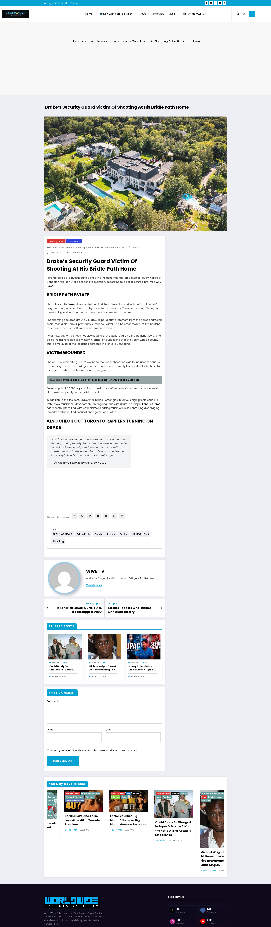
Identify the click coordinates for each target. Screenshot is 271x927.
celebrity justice (84, 247)
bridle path (70, 247)
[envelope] (98, 516)
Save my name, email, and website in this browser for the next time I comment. (94, 750)
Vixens (107, 797)
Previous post (94, 603)
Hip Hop (118, 793)
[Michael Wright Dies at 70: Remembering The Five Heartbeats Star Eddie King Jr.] (104, 646)
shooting (119, 247)
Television (72, 797)
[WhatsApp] (114, 516)
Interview (158, 13)
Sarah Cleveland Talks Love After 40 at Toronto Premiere (65, 820)
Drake (71, 304)
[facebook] (74, 516)
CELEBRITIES (74, 241)
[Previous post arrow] (47, 608)
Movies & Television (57, 797)
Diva (111, 793)
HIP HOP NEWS (107, 247)
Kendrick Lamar (151, 404)
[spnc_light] (244, 14)
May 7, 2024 (98, 462)
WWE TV (136, 247)
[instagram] (215, 3)
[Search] (237, 14)
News (143, 13)
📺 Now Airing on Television (116, 13)
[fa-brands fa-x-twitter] (211, 3)
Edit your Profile (138, 578)
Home (89, 13)
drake (97, 247)
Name (50, 729)
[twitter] (82, 516)
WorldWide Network (58, 801)
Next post (113, 603)
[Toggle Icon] (252, 14)
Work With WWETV (193, 13)
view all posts (94, 585)
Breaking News (56, 241)
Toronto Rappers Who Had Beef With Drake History (130, 610)
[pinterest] (106, 516)
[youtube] (220, 3)
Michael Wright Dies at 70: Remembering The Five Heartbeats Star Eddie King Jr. (102, 668)
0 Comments (76, 252)
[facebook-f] (206, 3)
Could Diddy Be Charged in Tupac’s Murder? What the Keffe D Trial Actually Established (62, 668)
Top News (149, 797)
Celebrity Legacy (198, 797)
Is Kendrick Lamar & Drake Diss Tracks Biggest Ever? (79, 610)
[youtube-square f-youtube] (224, 3)
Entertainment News (73, 793)
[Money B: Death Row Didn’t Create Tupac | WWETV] (144, 646)
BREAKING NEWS (56, 247)
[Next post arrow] (161, 608)
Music (172, 13)
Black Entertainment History (197, 793)
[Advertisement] (135, 67)
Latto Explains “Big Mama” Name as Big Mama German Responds (111, 820)
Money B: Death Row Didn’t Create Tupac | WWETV (141, 668)
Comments (53, 701)
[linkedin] (90, 516)
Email (109, 729)
